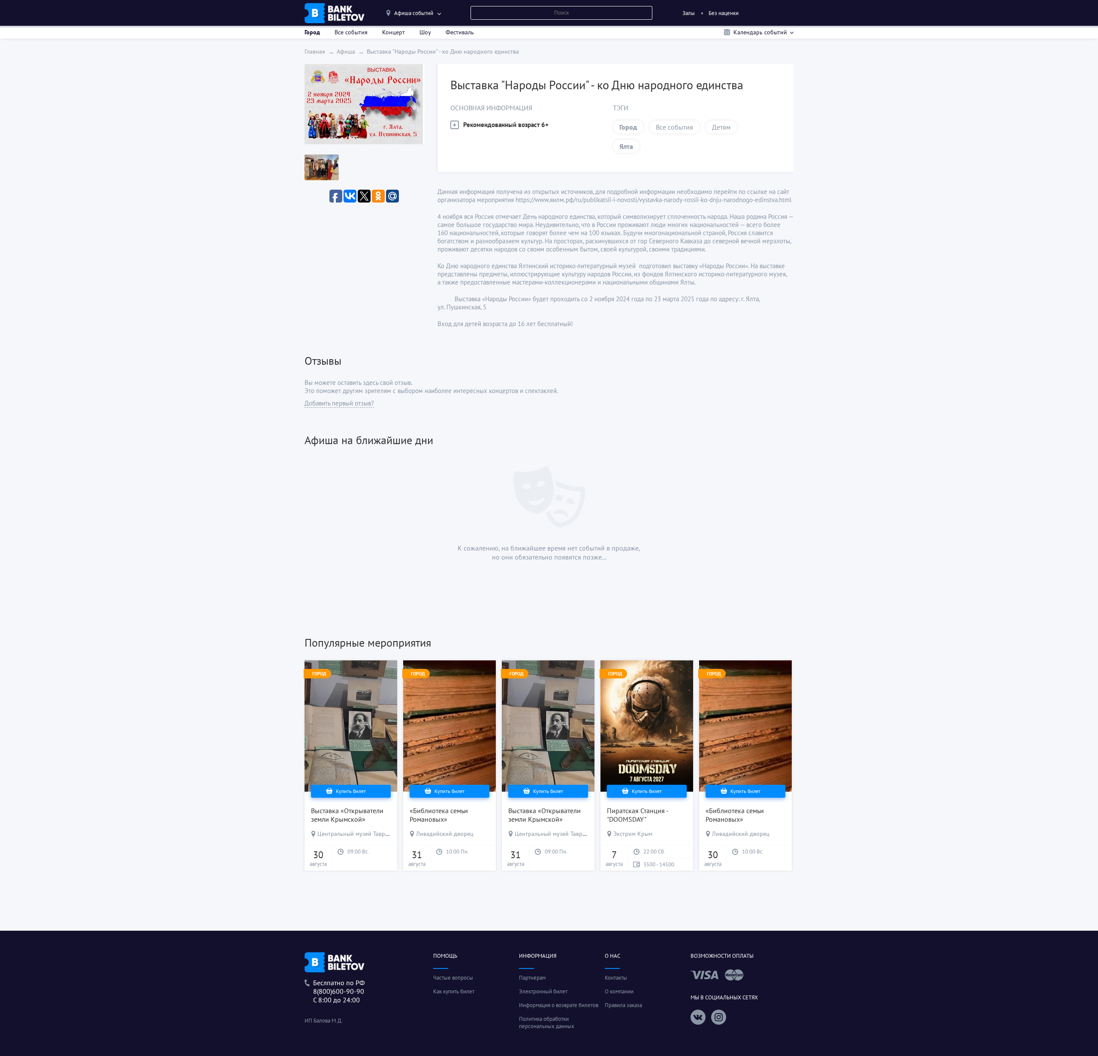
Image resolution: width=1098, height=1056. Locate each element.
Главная (315, 51)
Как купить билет (453, 991)
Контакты (616, 977)
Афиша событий (413, 13)
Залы (688, 13)
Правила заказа (623, 1005)
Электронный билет (543, 991)
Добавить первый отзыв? (339, 403)
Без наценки (724, 13)
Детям (721, 127)
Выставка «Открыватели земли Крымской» (347, 814)
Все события (351, 32)
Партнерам (532, 977)
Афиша (346, 51)
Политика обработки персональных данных (546, 1022)
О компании (619, 991)
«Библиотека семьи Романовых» (439, 814)
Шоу (425, 32)
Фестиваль (460, 32)
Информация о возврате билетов (558, 1005)
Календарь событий (760, 32)
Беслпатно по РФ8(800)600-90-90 (339, 986)
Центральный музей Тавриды (356, 834)
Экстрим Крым (632, 834)
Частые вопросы (453, 977)
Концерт (393, 32)
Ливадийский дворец (445, 834)
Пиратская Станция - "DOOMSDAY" (637, 814)
